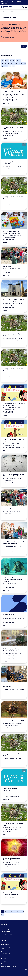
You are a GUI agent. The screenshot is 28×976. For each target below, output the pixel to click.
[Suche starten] (22, 6)
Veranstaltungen (18, 11)
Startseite (3, 11)
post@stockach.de (10, 934)
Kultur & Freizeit (10, 11)
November (4, 63)
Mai (6, 66)
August (6, 60)
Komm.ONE (24, 969)
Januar (15, 63)
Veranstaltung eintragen (10, 37)
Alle (3, 60)
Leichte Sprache (9, 1)
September (12, 60)
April (3, 66)
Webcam (3, 1)
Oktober (18, 60)
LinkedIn (5, 940)
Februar (20, 63)
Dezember (10, 63)
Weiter (2, 914)
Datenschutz (4, 963)
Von (2, 50)
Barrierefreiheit (4, 3)
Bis (15, 50)
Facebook (8, 940)
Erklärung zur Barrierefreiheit (8, 966)
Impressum (4, 961)
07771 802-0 (9, 936)
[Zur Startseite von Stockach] (6, 7)
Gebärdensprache (17, 1)
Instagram (2, 940)
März (25, 63)
